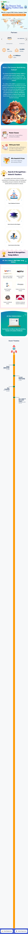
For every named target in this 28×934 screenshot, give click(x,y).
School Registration (8, 931)
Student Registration (22, 931)
